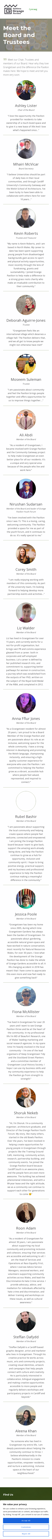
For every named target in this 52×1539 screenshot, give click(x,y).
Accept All (26, 1520)
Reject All (26, 1534)
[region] (26, 1519)
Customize (26, 1527)
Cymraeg (33, 9)
